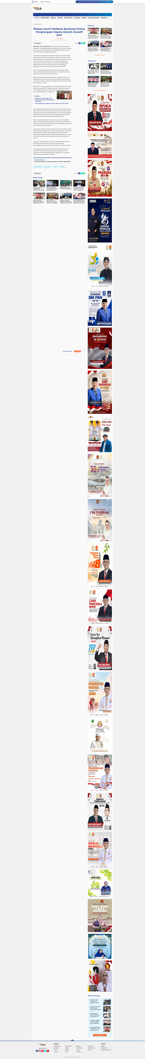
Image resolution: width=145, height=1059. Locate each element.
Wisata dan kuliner (94, 17)
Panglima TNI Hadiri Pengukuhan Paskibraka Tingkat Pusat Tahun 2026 (93, 49)
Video (37, 17)
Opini (66, 1051)
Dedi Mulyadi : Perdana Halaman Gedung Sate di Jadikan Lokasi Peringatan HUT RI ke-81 (93, 72)
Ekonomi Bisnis (91, 1048)
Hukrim (60, 17)
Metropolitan (68, 17)
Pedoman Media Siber (106, 1049)
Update (78, 351)
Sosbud (85, 17)
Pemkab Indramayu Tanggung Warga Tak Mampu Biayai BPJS (52, 161)
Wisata (78, 1049)
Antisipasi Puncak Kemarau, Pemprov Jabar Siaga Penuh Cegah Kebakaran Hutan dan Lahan (106, 85)
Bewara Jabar (45, 17)
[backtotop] (72, 1041)
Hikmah (54, 17)
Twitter (46, 1052)
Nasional (55, 166)
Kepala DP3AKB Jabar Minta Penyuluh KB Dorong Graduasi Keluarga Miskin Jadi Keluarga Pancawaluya (93, 85)
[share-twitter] (82, 43)
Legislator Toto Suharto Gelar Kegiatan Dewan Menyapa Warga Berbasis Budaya (94, 1001)
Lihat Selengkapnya (99, 1035)
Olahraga (77, 17)
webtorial (78, 1051)
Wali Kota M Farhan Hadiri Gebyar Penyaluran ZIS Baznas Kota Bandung (96, 1008)
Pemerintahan (68, 1046)
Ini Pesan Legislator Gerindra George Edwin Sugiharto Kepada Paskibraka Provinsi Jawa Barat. (95, 1022)
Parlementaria (57, 1046)
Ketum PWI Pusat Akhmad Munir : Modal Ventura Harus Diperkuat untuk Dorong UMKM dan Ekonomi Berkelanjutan (106, 37)
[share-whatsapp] (84, 43)
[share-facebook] (79, 43)
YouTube (49, 1052)
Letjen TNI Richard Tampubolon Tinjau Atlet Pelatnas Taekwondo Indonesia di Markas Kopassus (93, 37)
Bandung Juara (37, 166)
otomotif (104, 17)
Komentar (38, 43)
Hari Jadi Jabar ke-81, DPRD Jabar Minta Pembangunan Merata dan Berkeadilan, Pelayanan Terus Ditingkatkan (95, 1)
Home (36, 1)
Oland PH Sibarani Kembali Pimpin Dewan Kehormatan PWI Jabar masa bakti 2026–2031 (106, 72)
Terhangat (62, 166)
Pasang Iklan (104, 1048)
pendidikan (56, 1048)
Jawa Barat (92, 61)
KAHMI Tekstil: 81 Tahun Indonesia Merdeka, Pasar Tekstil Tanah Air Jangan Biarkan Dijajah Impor (106, 49)
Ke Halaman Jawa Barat (99, 90)
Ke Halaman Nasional (100, 55)
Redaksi (103, 1046)
